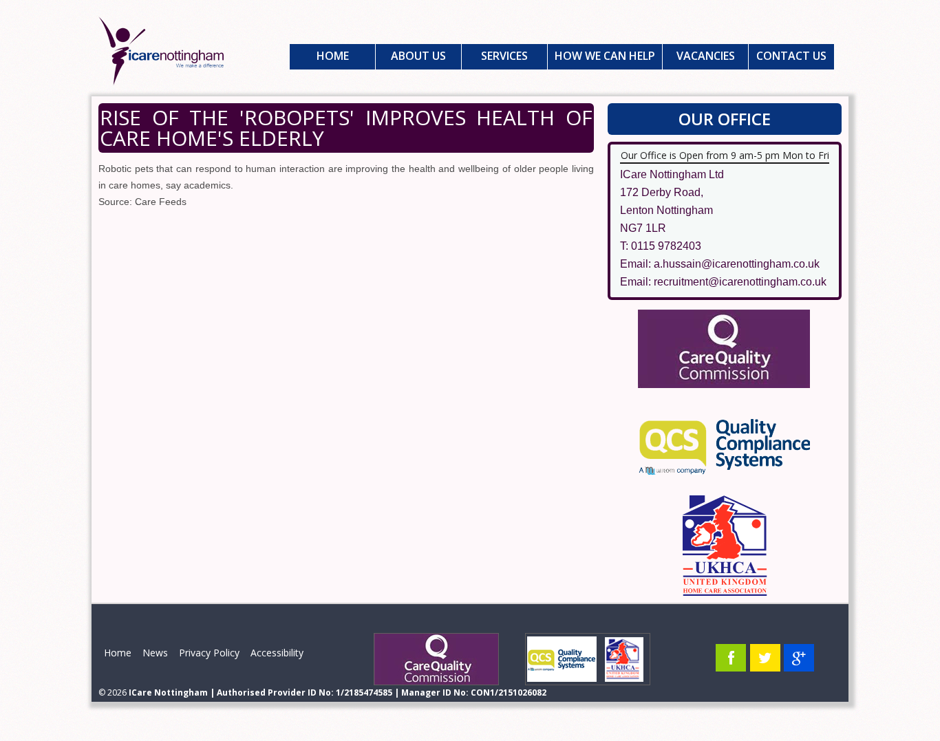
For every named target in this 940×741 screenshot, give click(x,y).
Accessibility (276, 652)
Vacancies (705, 55)
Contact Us (791, 55)
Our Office (725, 118)
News (155, 652)
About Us (418, 55)
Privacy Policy (209, 652)
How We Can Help (605, 55)
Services (504, 55)
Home (333, 55)
